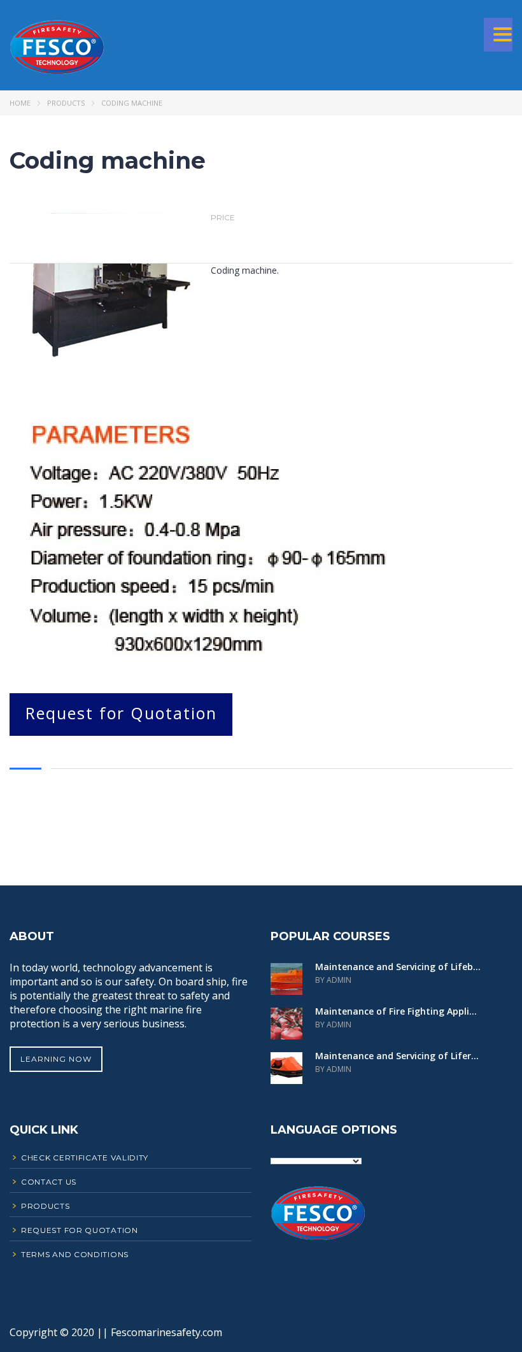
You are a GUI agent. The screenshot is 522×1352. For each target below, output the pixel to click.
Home (20, 103)
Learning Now (56, 1059)
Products (66, 103)
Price (223, 218)
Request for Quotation (121, 713)
